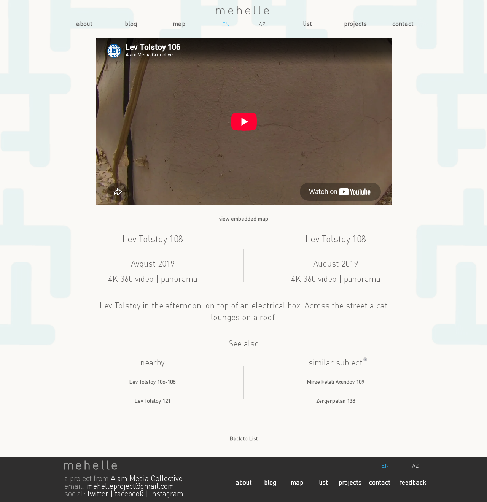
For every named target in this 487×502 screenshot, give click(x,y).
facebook (129, 494)
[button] (365, 359)
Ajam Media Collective (147, 479)
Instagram (166, 494)
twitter (98, 494)
